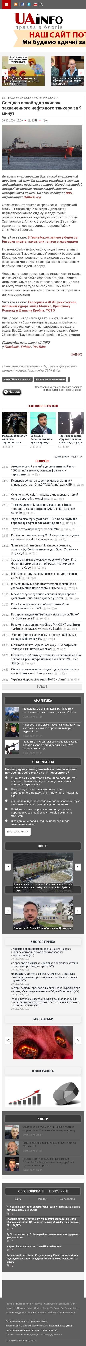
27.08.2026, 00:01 (21, 1008)
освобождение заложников (50, 379)
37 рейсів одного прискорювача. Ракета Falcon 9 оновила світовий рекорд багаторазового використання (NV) (41, 952)
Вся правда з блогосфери (16, 97)
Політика (37, 1304)
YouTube (39, 347)
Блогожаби (43, 1019)
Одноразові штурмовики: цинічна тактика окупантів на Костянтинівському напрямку (49, 1128)
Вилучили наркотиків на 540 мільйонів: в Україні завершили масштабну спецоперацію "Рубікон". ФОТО (43, 887)
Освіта (37, 1308)
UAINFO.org (32, 197)
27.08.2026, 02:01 (21, 958)
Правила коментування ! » (68, 456)
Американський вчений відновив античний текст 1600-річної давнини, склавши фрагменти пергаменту (43, 470)
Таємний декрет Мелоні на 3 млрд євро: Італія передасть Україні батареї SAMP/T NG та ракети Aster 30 (43, 508)
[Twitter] (28, 5)
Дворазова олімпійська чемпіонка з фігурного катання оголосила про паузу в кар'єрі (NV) (44, 964)
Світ (73, 1304)
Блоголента (40, 1312)
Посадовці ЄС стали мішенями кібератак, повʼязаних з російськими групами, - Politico (49, 710)
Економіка (64, 1304)
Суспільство (50, 1304)
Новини (42, 461)
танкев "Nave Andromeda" (17, 379)
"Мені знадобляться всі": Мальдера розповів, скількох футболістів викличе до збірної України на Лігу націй (44, 549)
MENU (6, 4)
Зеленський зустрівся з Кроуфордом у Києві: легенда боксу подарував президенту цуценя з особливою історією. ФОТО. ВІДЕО (42, 1258)
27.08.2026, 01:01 (21, 983)
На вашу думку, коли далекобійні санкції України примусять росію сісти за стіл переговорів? (41, 770)
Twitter (25, 347)
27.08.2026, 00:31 (21, 994)
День (18, 1198)
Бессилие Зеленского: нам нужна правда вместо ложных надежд (41, 442)
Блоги (43, 1119)
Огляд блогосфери (22, 1312)
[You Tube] (34, 5)
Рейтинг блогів (55, 1312)
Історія (28, 1308)
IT (51, 1308)
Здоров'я (58, 1308)
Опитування (43, 762)
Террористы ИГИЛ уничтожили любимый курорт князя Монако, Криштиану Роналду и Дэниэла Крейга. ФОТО (39, 306)
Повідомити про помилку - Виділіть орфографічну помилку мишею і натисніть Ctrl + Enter (39, 368)
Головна (10, 1304)
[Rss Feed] (15, 5)
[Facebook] (22, 5)
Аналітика (43, 701)
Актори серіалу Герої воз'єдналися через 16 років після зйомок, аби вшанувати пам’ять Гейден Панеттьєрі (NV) (45, 989)
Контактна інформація (27, 1334)
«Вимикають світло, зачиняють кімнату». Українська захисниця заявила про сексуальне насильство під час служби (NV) (44, 977)
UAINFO (76, 354)
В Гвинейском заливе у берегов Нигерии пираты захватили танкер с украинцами (40, 240)
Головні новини (23, 1304)
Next (82, 72)
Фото (43, 846)
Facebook (11, 347)
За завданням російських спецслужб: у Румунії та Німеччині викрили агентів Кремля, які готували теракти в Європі (43, 563)
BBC (69, 193)
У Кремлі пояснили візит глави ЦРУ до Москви (34, 1246)
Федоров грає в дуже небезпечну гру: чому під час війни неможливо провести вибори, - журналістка (51, 728)
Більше (42, 686)
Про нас (10, 1334)
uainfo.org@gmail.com (51, 1334)
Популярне (59, 1191)
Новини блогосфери (45, 97)
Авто (45, 1308)
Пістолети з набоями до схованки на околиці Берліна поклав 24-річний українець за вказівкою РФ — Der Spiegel (46, 659)
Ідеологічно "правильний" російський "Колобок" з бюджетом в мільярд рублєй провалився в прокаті (48, 1162)
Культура (10, 1308)
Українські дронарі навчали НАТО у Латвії (38, 679)
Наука (20, 1308)
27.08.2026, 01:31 (21, 969)
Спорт (68, 1308)
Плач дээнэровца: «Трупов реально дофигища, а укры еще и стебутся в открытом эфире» (71, 442)
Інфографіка (43, 1071)
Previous (4, 72)
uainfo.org (43, 1325)
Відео (8, 1312)
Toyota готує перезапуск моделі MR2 (35, 529)
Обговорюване (31, 1191)
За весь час (67, 1198)
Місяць (42, 1198)
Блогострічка (43, 942)
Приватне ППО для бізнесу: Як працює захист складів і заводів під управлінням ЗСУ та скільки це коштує (51, 745)
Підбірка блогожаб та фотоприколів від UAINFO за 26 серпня (21, 81)
